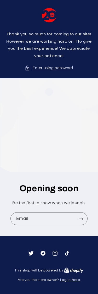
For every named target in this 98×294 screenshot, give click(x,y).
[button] (49, 68)
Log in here (70, 280)
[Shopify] (73, 270)
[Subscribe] (81, 218)
